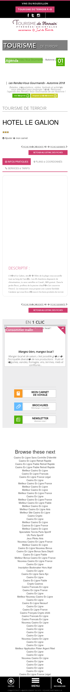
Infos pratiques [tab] (17, 161)
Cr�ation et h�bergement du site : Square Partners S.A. (35, 690)
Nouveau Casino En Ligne (35, 622)
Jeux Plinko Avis (35, 538)
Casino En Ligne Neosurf (35, 603)
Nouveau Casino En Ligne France (35, 541)
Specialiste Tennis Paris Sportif (35, 531)
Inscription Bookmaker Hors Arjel (35, 567)
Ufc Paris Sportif (35, 535)
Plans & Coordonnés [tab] (48, 161)
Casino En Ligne (35, 480)
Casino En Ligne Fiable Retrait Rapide (35, 464)
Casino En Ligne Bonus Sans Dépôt (35, 551)
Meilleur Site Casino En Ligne (35, 512)
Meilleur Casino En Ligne (35, 470)
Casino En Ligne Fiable (35, 554)
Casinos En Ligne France (35, 525)
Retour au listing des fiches (48, 152)
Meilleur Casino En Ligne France (35, 483)
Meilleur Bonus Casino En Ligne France (35, 557)
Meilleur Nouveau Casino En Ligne (35, 596)
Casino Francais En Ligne (35, 586)
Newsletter (40, 419)
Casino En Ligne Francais (35, 473)
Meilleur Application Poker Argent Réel (35, 648)
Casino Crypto (35, 515)
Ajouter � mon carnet (16, 138)
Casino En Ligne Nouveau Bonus (35, 548)
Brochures (40, 406)
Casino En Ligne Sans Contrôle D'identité (35, 457)
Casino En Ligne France (35, 590)
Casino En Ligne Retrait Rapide (35, 460)
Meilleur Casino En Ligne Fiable (35, 502)
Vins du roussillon (35, 3)
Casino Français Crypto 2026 (35, 612)
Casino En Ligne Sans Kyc (35, 574)
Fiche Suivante (57, 147)
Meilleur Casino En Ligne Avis (35, 509)
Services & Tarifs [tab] (18, 168)
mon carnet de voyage (40, 393)
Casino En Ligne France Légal (35, 476)
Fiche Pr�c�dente (33, 147)
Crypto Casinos (35, 583)
